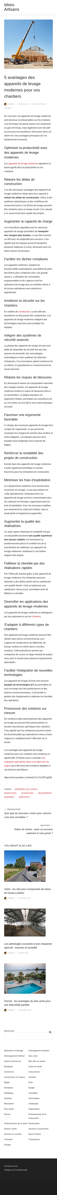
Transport (8, 1139)
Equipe (31, 1088)
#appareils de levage (26, 789)
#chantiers (27, 793)
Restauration (34, 1123)
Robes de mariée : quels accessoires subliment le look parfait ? (33, 831)
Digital (7, 1082)
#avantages (10, 793)
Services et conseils (12, 1134)
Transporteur (34, 1139)
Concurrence (34, 1072)
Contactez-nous (11, 1166)
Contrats (32, 1077)
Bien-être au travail (36, 1061)
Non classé (9, 1109)
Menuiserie (9, 1103)
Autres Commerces (12, 1061)
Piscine (7, 1114)
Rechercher (9, 1031)
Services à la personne (38, 1129)
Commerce (9, 1072)
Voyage (7, 1144)
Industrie (8, 1098)
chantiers (36, 616)
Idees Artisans (11, 7)
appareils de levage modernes (23, 163)
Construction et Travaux (14, 1077)
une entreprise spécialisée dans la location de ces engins (26, 762)
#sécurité (24, 797)
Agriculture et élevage (13, 1050)
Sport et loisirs (34, 1134)
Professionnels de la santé (15, 1123)
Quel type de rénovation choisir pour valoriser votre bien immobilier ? (27, 815)
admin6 (11, 104)
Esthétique (8, 1093)
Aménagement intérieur (14, 1056)
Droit (30, 1082)
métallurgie (33, 1103)
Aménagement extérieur (39, 1050)
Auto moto (32, 1056)
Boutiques (8, 1066)
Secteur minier (10, 1129)
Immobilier (33, 1093)
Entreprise (8, 1088)
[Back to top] (54, 1192)
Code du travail (35, 1066)
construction (24, 311)
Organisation (34, 1109)
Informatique (34, 1098)
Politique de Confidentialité (15, 1170)
